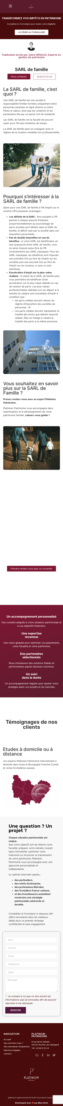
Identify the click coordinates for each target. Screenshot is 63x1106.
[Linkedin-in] (48, 1055)
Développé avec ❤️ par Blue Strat (31, 1103)
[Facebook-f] (42, 1055)
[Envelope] (37, 1055)
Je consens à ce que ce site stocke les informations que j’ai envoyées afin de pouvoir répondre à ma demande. (30, 1000)
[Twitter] (54, 1055)
